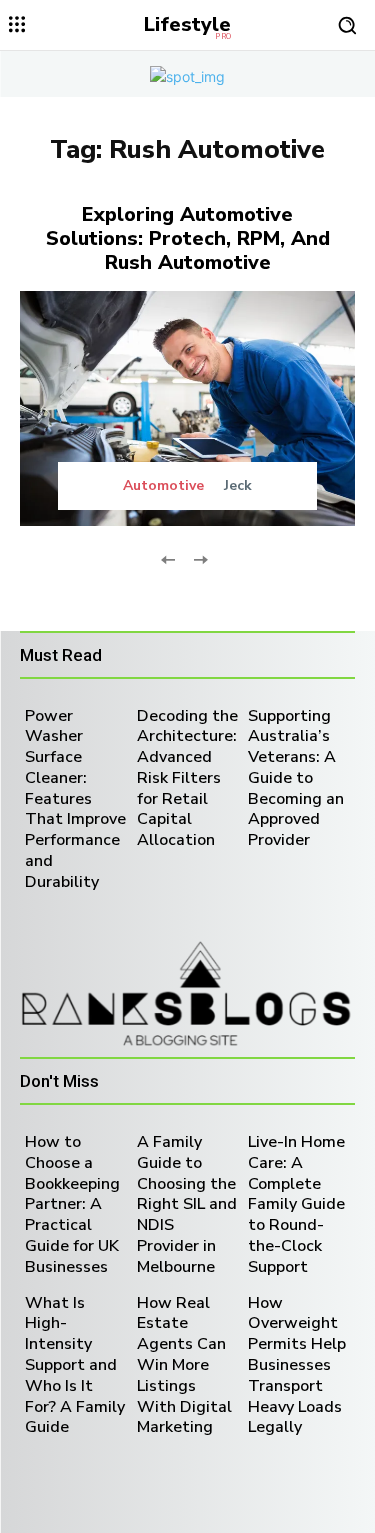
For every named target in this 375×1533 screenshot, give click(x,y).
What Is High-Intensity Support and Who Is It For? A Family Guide (75, 1365)
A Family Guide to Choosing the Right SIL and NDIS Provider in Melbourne (187, 1204)
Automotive (163, 486)
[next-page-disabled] (200, 558)
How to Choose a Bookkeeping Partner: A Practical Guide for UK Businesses (72, 1204)
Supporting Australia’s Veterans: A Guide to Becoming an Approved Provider (296, 778)
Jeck (238, 485)
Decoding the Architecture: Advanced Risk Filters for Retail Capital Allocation (187, 778)
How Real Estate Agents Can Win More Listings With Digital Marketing (184, 1365)
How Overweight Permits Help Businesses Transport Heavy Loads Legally (297, 1365)
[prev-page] (168, 558)
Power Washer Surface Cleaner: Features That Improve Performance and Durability (75, 799)
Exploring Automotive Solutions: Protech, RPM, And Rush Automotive (188, 238)
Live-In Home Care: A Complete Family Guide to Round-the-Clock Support (296, 1204)
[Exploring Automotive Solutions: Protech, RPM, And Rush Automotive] (187, 408)
